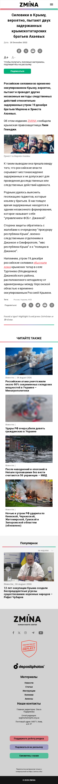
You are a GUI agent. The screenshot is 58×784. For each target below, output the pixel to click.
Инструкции (29, 690)
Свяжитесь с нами (29, 755)
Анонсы (29, 698)
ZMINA (32, 121)
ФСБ (30, 299)
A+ (6, 57)
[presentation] (8, 569)
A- (13, 57)
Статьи (29, 686)
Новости (29, 682)
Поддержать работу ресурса (29, 738)
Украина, (24, 299)
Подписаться (17, 71)
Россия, (17, 299)
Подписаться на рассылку (29, 747)
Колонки (29, 694)
